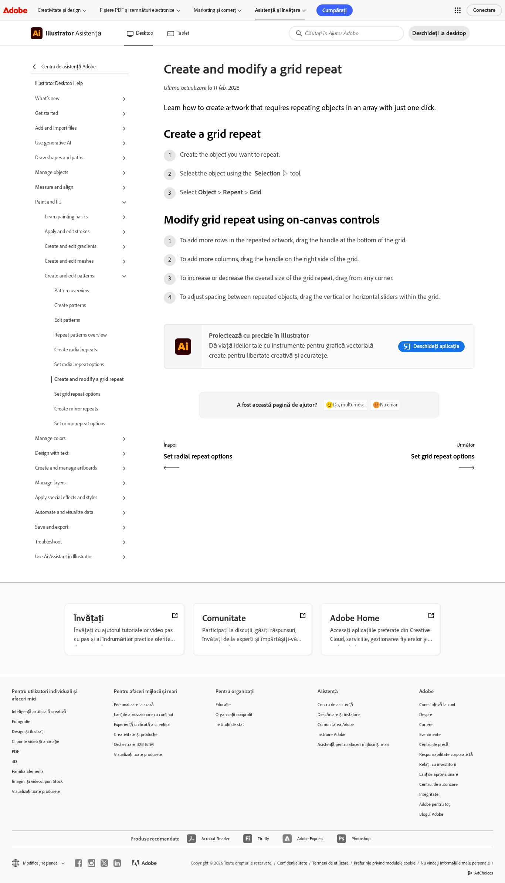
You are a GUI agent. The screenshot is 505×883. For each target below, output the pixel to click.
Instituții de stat (230, 724)
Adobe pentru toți (435, 804)
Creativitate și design (59, 10)
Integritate (428, 794)
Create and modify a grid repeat (88, 379)
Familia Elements (28, 771)
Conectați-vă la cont (437, 704)
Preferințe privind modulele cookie (385, 863)
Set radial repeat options (79, 364)
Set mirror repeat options (79, 423)
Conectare (484, 10)
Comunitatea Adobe (336, 724)
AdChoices (483, 873)
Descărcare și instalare (339, 714)
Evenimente (430, 734)
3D (14, 761)
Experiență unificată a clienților (142, 724)
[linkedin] (117, 863)
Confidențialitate (292, 863)
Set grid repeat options (77, 394)
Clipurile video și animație (35, 741)
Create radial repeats (75, 350)
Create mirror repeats (76, 409)
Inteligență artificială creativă (39, 711)
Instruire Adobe (331, 734)
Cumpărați (334, 10)
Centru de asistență (335, 704)
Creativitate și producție (135, 734)
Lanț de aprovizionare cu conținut (143, 714)
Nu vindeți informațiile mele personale (455, 863)
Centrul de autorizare (438, 784)
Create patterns (70, 305)
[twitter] (104, 863)
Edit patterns (67, 320)
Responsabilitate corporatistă (446, 754)
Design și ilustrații (28, 731)
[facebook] (78, 863)
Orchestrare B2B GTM (134, 744)
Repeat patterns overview (80, 335)
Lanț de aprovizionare (438, 774)
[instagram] (91, 863)
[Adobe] (15, 10)
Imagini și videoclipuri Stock (37, 781)
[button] (458, 10)
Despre (425, 714)
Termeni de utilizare (330, 863)
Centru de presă (433, 744)
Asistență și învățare (277, 10)
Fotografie (21, 721)
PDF (15, 751)
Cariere (426, 724)
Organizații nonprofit (234, 714)
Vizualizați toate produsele (36, 791)
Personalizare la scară (134, 704)
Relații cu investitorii (437, 764)
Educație (223, 704)
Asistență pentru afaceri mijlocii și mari (353, 744)
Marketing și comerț (215, 10)
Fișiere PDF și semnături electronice (137, 10)
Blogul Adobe (431, 814)
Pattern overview (71, 290)
